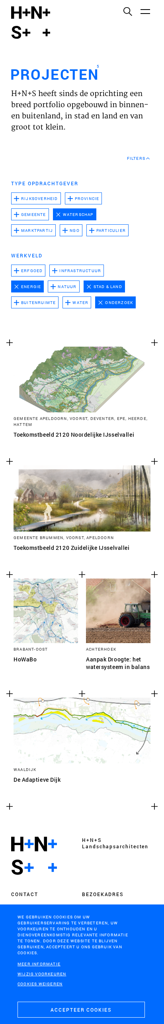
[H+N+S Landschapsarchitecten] (34, 856)
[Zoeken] (127, 11)
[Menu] (145, 11)
